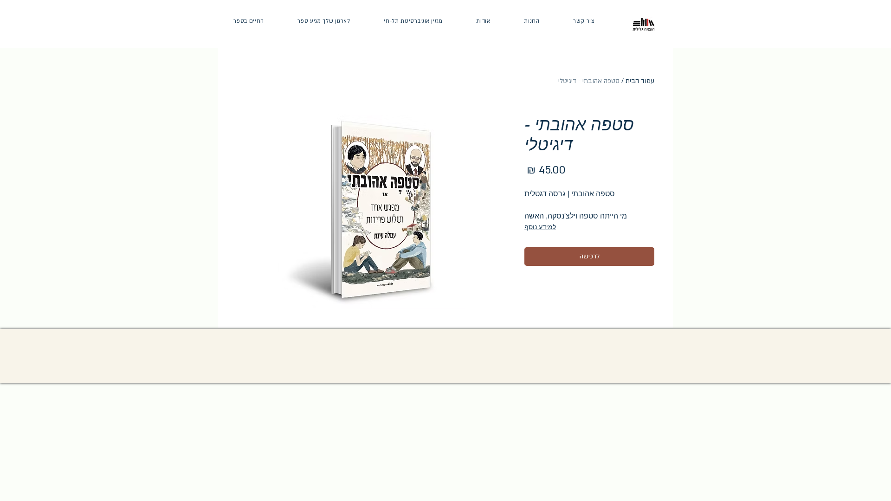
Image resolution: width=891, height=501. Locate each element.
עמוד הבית (640, 81)
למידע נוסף (540, 227)
